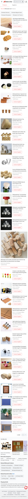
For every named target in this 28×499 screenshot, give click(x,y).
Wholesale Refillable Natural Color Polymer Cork (18, 182)
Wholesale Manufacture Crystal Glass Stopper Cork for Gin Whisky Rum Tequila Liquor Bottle (19, 220)
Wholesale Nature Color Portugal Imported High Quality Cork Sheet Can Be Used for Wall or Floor (19, 309)
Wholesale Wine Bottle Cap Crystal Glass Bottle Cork (18, 145)
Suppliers (14, 5)
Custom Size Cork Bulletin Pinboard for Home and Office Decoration (19, 385)
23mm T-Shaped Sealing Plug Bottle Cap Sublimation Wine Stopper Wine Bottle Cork (18, 359)
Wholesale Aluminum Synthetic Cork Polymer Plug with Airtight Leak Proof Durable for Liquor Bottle (19, 284)
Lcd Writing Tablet (4, 478)
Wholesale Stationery (5, 12)
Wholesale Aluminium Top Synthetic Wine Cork (18, 119)
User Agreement (10, 494)
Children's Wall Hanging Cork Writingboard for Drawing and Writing (19, 422)
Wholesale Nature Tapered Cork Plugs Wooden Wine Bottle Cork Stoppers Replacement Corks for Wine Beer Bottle (19, 94)
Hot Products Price (12, 491)
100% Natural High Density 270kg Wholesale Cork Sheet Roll (19, 19)
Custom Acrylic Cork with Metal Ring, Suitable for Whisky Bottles (19, 82)
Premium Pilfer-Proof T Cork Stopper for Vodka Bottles (18, 372)
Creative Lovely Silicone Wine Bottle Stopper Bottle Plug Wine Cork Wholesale (19, 271)
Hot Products (4, 491)
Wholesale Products (10, 458)
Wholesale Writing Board (6, 15)
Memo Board (12, 478)
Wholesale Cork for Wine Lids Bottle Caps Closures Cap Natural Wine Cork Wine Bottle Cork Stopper (19, 132)
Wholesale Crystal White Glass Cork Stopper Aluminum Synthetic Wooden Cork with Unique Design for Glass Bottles (19, 208)
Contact (22, 494)
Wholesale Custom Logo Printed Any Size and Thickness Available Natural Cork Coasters (19, 31)
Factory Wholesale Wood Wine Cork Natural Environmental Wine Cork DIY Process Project (19, 170)
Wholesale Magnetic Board (16, 12)
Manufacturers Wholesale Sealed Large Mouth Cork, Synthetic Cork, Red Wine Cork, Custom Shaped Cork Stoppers (19, 107)
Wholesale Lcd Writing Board (6, 465)
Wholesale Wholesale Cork (17, 470)
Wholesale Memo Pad (17, 468)
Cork (13, 460)
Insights (18, 493)
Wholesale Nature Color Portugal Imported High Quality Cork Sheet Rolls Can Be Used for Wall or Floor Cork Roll (19, 296)
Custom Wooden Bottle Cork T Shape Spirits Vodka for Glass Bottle (19, 410)
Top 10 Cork (3, 476)
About (5, 494)
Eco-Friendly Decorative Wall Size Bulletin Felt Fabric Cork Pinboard (19, 397)
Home (2, 458)
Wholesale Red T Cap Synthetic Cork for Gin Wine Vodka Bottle (19, 195)
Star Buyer (10, 493)
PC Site (14, 493)
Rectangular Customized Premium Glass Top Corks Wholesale (18, 157)
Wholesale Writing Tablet (6, 468)
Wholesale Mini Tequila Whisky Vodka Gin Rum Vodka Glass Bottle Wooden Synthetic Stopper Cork (19, 69)
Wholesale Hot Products (21, 491)
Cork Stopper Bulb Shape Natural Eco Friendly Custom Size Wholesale (19, 57)
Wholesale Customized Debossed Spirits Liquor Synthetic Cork (19, 44)
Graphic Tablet (11, 476)
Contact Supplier (17, 26)
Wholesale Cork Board (18, 465)
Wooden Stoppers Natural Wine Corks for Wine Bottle (19, 334)
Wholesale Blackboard (5, 470)
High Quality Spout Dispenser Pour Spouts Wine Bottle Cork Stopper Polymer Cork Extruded (19, 322)
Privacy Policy (17, 494)
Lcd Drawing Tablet (19, 476)
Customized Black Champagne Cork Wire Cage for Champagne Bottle (19, 347)
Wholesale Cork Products (18, 15)
